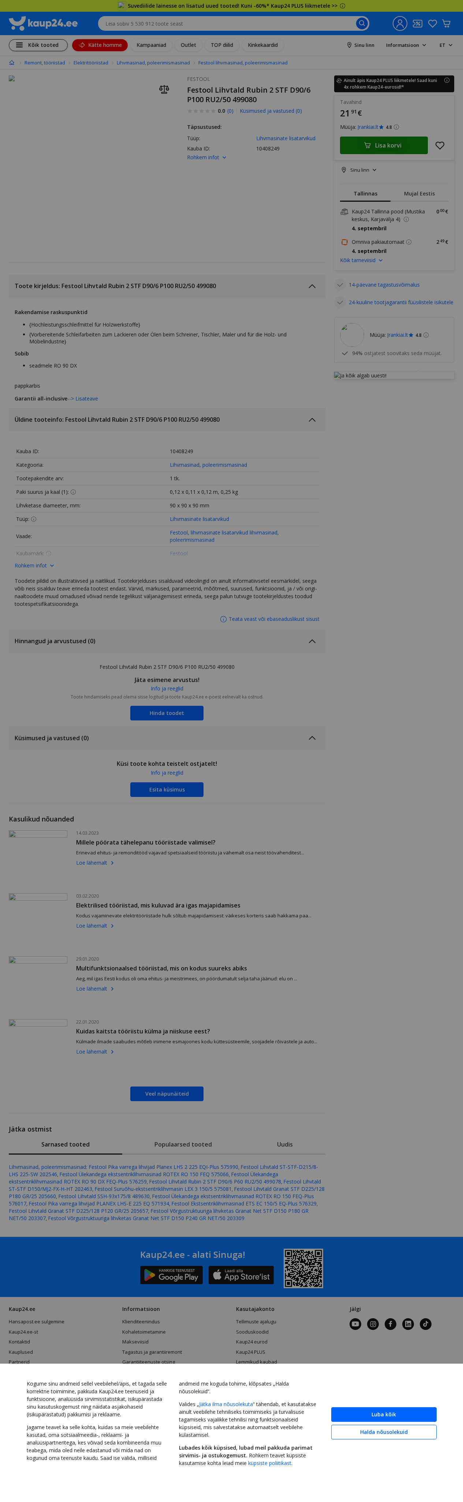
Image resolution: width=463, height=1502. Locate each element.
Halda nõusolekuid (384, 1431)
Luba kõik (383, 1414)
